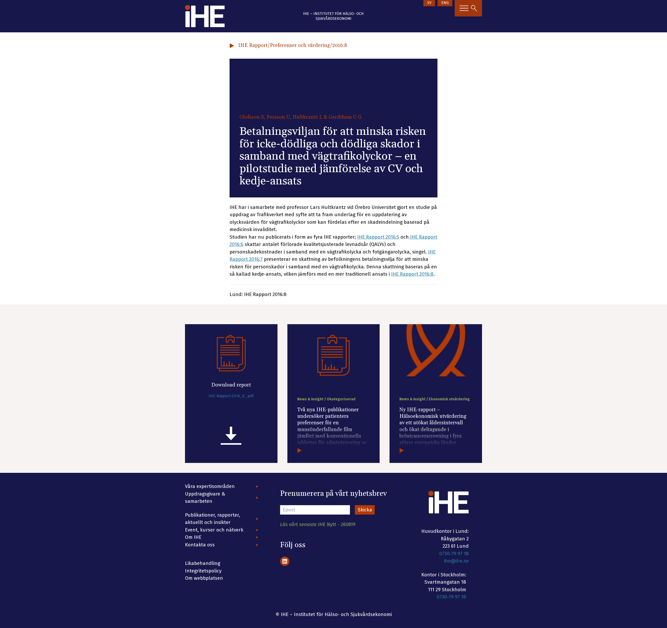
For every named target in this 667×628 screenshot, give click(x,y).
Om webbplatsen (204, 578)
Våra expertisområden (210, 486)
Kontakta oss (200, 545)
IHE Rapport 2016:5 (378, 237)
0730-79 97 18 (454, 554)
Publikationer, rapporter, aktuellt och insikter (212, 519)
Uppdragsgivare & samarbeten (205, 497)
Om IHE (193, 537)
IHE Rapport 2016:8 (412, 274)
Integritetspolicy (203, 571)
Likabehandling (202, 563)
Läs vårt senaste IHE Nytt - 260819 (317, 524)
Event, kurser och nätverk (214, 530)
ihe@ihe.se (456, 561)
